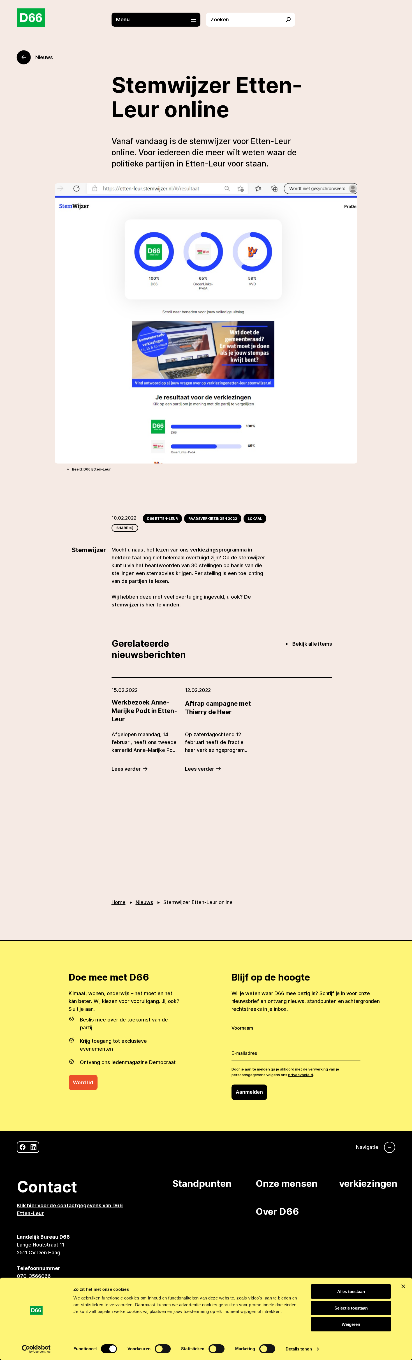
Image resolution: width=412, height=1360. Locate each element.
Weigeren (351, 1324)
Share (122, 528)
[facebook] (23, 1147)
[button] (159, 20)
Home (119, 902)
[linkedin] (33, 1147)
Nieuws (144, 902)
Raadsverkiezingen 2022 (212, 518)
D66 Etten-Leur (162, 518)
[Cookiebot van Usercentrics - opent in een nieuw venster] (36, 1349)
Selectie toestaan (351, 1308)
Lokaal (255, 518)
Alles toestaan (351, 1291)
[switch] (163, 1348)
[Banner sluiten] (403, 1286)
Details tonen (299, 1349)
